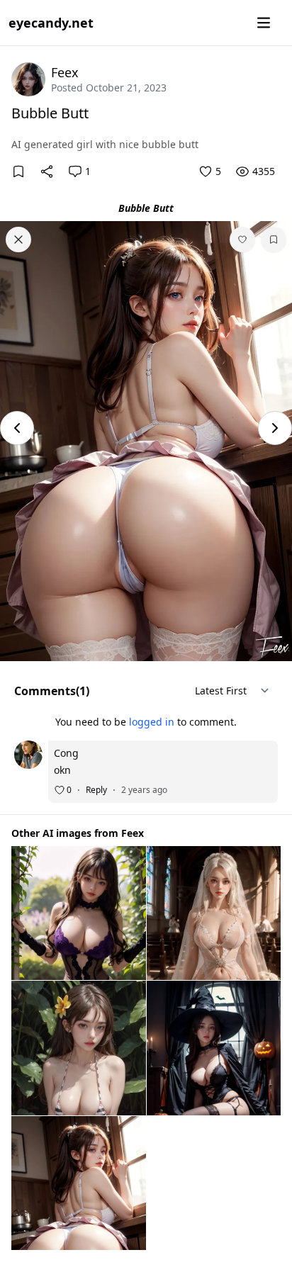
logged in (151, 721)
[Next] (275, 428)
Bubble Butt (50, 113)
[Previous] (17, 428)
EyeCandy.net (51, 22)
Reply (96, 790)
